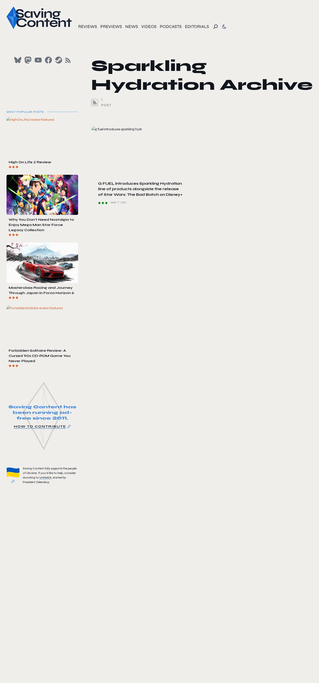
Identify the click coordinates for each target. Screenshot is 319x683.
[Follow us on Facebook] (48, 60)
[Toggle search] (215, 26)
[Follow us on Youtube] (38, 60)
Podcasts (171, 26)
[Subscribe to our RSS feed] (68, 60)
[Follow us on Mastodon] (28, 60)
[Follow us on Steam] (58, 60)
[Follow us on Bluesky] (17, 60)
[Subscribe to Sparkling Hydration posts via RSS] (94, 102)
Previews (111, 26)
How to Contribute (40, 426)
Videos (148, 26)
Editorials (197, 26)
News (131, 26)
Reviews (87, 26)
